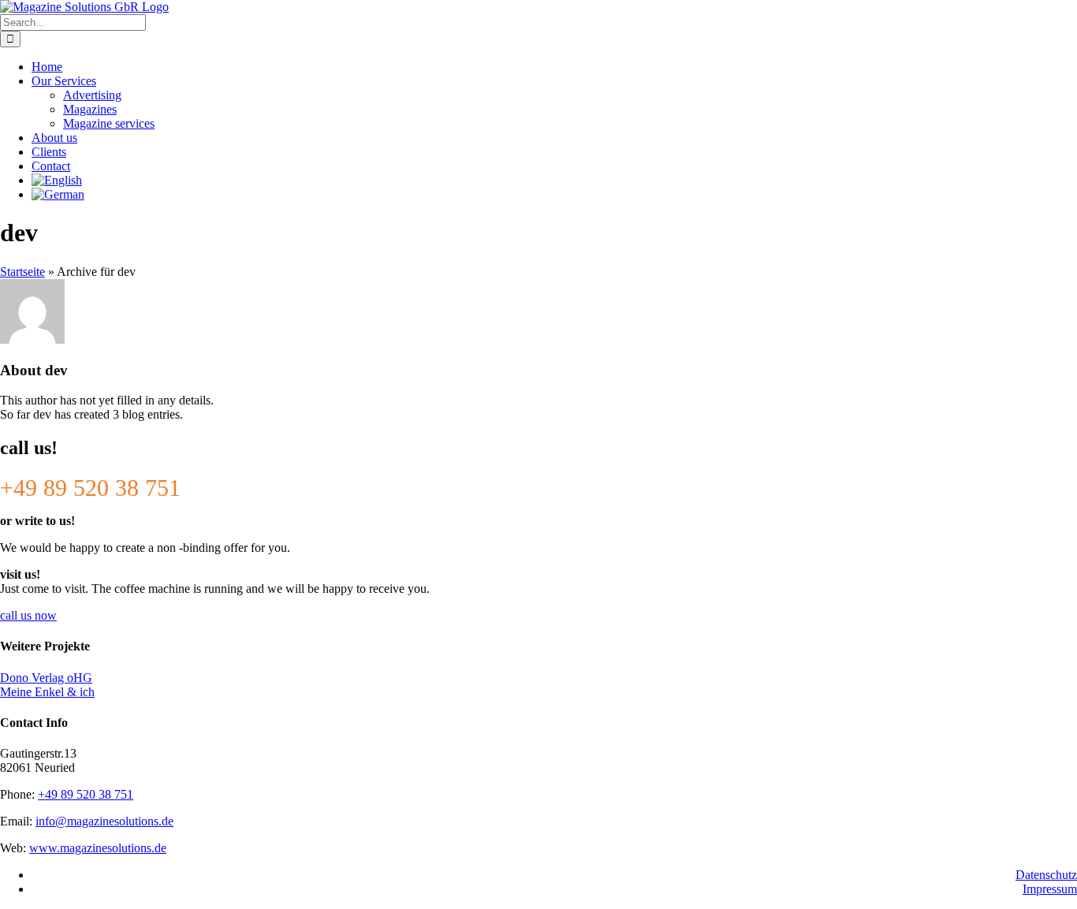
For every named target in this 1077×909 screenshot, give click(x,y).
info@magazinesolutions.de (104, 821)
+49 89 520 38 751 (85, 794)
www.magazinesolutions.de (97, 848)
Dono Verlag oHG (46, 677)
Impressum (1050, 889)
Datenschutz (1046, 874)
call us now (28, 615)
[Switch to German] (554, 195)
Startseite (22, 271)
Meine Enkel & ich (47, 692)
